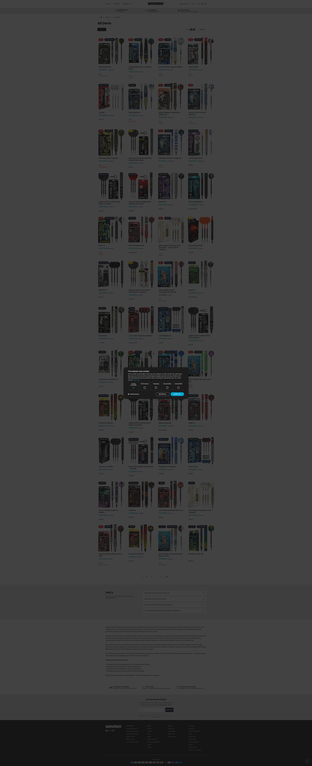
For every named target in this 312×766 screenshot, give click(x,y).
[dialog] (156, 383)
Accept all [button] (177, 394)
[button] (133, 394)
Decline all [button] (162, 394)
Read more (136, 380)
